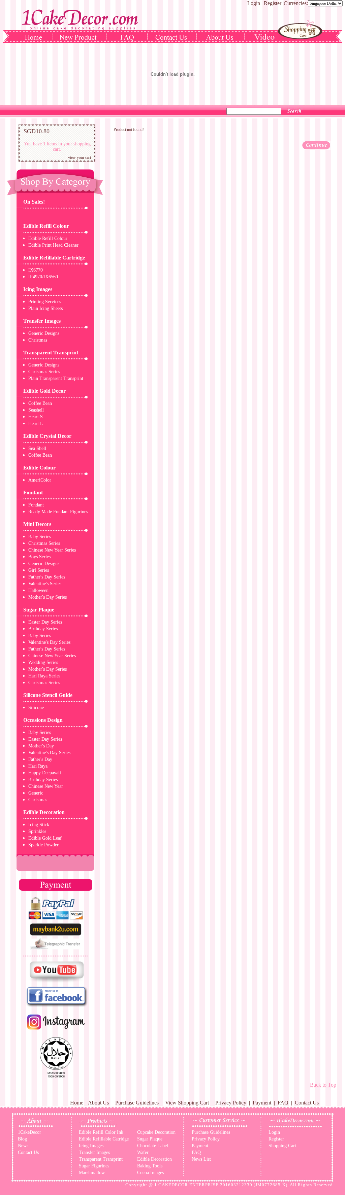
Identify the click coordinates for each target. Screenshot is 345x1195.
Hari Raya (38, 766)
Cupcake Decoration (156, 1132)
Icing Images (37, 289)
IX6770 (35, 270)
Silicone (36, 707)
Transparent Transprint (50, 352)
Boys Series (39, 556)
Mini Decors (37, 524)
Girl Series (38, 570)
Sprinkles (37, 831)
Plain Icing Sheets (45, 308)
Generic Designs (43, 333)
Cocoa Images (150, 1172)
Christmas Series (44, 371)
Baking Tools (149, 1165)
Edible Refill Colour (46, 226)
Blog (22, 1138)
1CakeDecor (29, 1132)
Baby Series (39, 536)
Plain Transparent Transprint (55, 378)
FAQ (283, 1102)
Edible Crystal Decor (47, 436)
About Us (98, 1102)
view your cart (79, 157)
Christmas (37, 340)
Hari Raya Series (44, 675)
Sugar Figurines (94, 1165)
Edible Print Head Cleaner (53, 245)
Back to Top (323, 1085)
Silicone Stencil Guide (47, 695)
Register (272, 3)
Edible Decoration (44, 812)
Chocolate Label (152, 1145)
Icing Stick (38, 824)
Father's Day (40, 759)
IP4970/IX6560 (43, 276)
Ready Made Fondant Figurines (58, 511)
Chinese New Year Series (52, 550)
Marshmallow (92, 1172)
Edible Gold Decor (44, 391)
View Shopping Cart (187, 1102)
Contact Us (307, 1102)
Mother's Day (41, 745)
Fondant (33, 492)
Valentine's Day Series (49, 642)
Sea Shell (37, 448)
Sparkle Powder (43, 844)
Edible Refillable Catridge (104, 1138)
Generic (35, 793)
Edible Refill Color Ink (101, 1132)
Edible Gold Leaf (45, 838)
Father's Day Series (46, 576)
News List (201, 1159)
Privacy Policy (230, 1102)
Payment (262, 1102)
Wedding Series (43, 662)
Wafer (143, 1152)
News (23, 1145)
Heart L (35, 423)
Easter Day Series (45, 622)
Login (253, 3)
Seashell (36, 410)
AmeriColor (39, 480)
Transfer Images (42, 321)
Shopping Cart (282, 1145)
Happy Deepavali (44, 772)
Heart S (35, 416)
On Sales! (34, 202)
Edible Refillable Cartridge (54, 257)
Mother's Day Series (47, 597)
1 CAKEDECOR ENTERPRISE (186, 1184)
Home (76, 1102)
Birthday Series (43, 628)
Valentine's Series (44, 583)
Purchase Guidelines (137, 1102)
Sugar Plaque (38, 609)
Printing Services (44, 301)
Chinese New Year (45, 786)
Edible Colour (39, 467)
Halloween (38, 590)
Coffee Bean (40, 403)
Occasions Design (43, 720)
